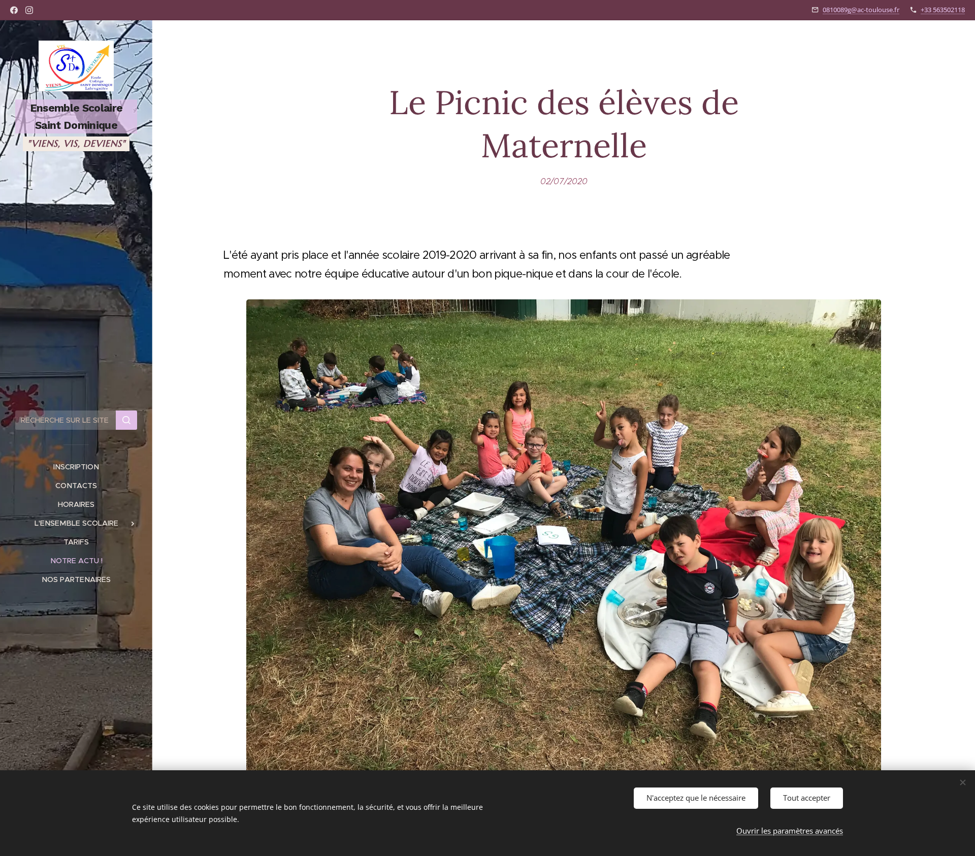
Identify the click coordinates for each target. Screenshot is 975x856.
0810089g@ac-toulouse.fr (861, 9)
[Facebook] (14, 10)
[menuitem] (76, 467)
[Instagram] (29, 10)
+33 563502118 (943, 9)
